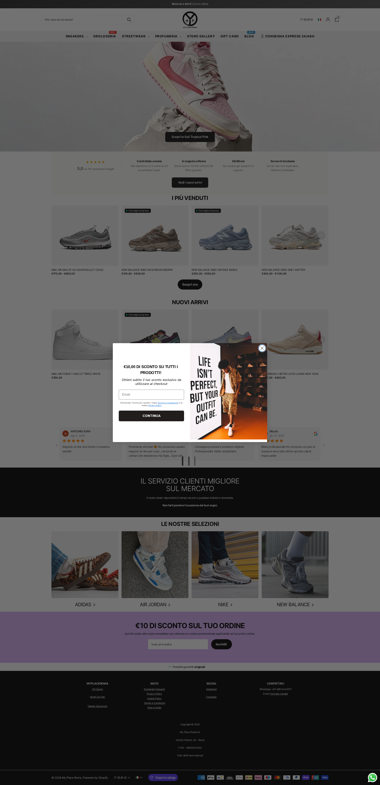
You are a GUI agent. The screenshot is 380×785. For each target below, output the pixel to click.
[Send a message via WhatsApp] (372, 777)
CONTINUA (151, 416)
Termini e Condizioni (168, 402)
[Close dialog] (262, 348)
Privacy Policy (155, 405)
